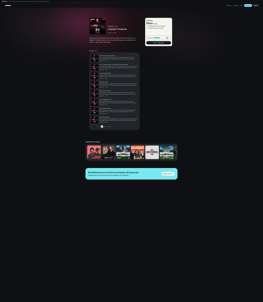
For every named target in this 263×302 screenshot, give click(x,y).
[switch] (168, 38)
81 (99, 126)
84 (107, 126)
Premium (149, 20)
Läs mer (48, 1)
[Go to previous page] (92, 126)
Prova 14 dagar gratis (158, 42)
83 (104, 126)
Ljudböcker (236, 5)
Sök (241, 5)
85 (109, 126)
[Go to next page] (112, 126)
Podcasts (229, 5)
